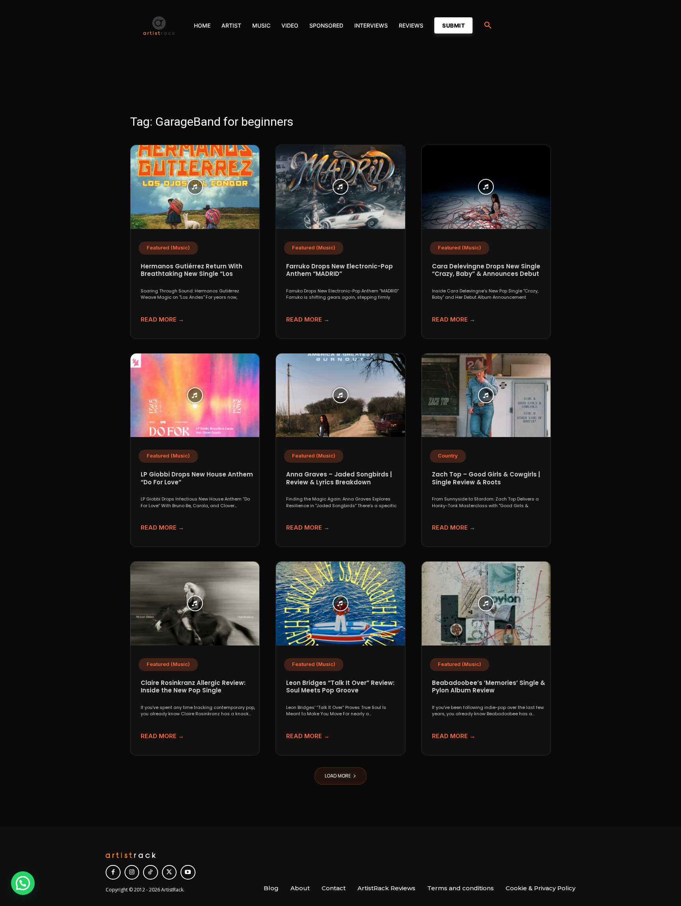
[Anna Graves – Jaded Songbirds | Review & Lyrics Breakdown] (340, 395)
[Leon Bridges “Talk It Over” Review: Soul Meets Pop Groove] (340, 604)
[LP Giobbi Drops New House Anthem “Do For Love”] (194, 395)
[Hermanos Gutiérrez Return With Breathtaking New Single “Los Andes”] (194, 187)
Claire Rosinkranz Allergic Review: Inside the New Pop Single (193, 687)
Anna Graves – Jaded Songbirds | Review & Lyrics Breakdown (339, 478)
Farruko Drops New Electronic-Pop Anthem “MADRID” (339, 270)
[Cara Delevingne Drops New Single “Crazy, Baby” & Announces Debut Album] (486, 187)
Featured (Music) (168, 248)
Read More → (162, 319)
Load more (338, 775)
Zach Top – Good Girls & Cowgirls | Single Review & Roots (486, 478)
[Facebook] (113, 872)
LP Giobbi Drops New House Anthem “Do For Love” (197, 478)
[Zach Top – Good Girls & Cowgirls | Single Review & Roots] (486, 395)
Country (448, 456)
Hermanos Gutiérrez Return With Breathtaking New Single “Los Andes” (191, 274)
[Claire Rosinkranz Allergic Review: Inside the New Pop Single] (194, 604)
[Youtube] (187, 872)
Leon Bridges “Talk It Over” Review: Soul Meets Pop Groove (340, 687)
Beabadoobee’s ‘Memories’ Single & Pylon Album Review (488, 687)
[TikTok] (150, 872)
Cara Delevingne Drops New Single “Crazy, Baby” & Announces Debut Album (486, 274)
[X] (169, 872)
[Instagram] (132, 872)
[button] (487, 25)
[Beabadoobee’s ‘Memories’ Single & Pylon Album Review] (486, 604)
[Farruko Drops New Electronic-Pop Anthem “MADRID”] (340, 187)
